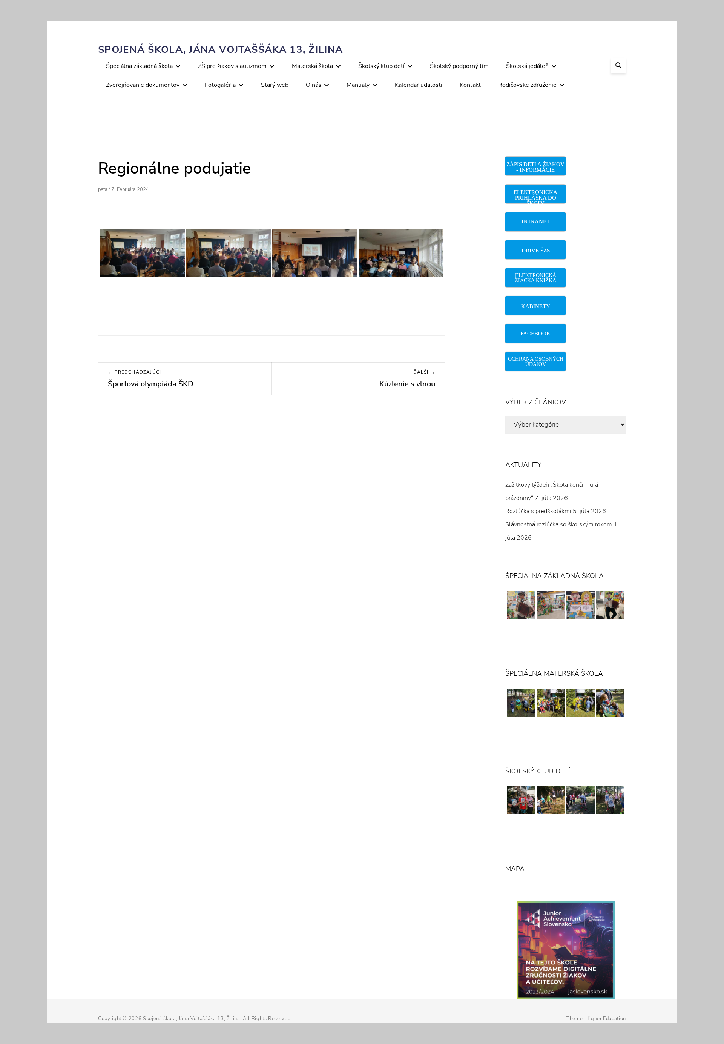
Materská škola (312, 66)
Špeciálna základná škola (139, 66)
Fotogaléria (220, 85)
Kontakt (470, 85)
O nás (313, 85)
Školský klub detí (381, 66)
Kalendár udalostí (418, 85)
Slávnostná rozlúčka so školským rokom (558, 524)
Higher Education (606, 1018)
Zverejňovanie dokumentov (142, 85)
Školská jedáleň (527, 66)
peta (102, 189)
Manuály (358, 85)
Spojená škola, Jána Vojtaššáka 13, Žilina (220, 49)
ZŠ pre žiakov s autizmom (232, 66)
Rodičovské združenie (527, 85)
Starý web (274, 85)
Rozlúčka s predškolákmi (538, 511)
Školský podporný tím (459, 66)
